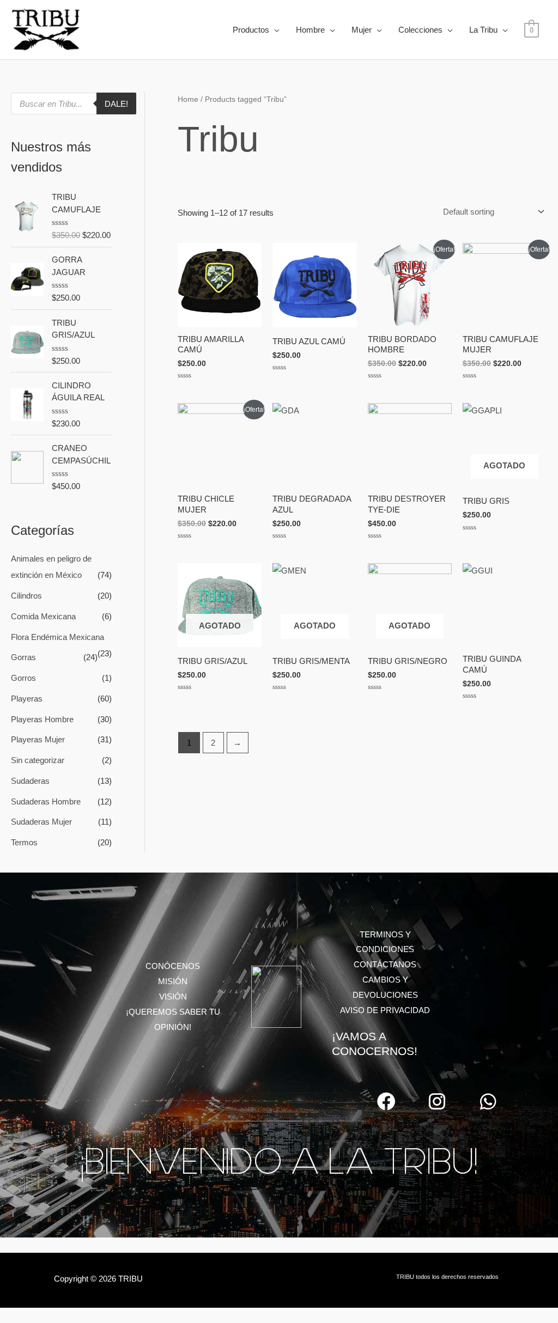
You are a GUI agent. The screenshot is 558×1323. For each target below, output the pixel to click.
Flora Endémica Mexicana (57, 637)
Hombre (310, 29)
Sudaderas (30, 780)
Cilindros (26, 595)
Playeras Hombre (42, 719)
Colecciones (420, 29)
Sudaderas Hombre (46, 801)
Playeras (27, 698)
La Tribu (483, 29)
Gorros (23, 677)
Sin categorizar (37, 760)
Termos (24, 842)
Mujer (361, 29)
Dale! (116, 103)
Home (188, 99)
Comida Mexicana (43, 616)
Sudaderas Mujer (41, 821)
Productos (251, 29)
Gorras (23, 657)
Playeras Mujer (38, 739)
